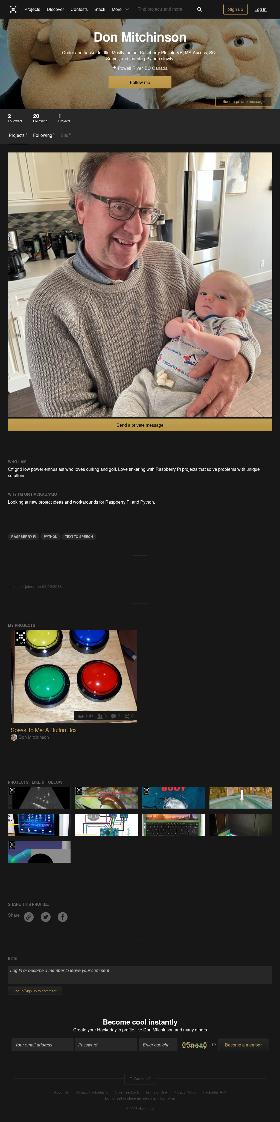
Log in (261, 9)
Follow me (140, 82)
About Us (61, 1092)
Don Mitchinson (34, 737)
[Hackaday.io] (13, 9)
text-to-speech (79, 536)
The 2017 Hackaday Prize (12, 791)
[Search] (199, 9)
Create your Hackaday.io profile (103, 1029)
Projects (32, 9)
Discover (55, 9)
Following (44, 135)
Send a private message (244, 101)
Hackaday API (214, 1092)
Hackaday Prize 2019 (79, 791)
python (50, 536)
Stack (99, 9)
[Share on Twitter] (46, 915)
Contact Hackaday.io (91, 1092)
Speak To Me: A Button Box (44, 729)
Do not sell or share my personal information (140, 1098)
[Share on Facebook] (63, 915)
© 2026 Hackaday (140, 1108)
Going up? (141, 1078)
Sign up (235, 9)
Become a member (243, 1045)
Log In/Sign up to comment (35, 990)
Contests (79, 9)
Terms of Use (156, 1092)
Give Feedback (127, 1092)
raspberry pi (23, 536)
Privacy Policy (184, 1092)
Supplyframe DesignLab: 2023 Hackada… (20, 638)
